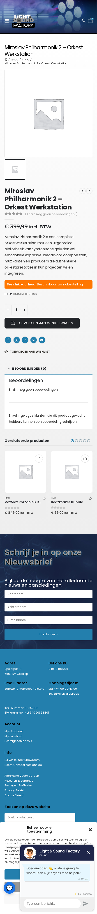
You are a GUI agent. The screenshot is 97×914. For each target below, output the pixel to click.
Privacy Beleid (14, 790)
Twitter (16, 340)
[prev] (82, 191)
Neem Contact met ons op (23, 765)
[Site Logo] (23, 21)
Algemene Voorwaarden (22, 776)
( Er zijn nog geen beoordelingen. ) (51, 214)
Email (42, 340)
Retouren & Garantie (19, 781)
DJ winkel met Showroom (22, 760)
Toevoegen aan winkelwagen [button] (39, 459)
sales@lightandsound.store (24, 689)
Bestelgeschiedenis (18, 741)
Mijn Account (14, 731)
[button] (8, 21)
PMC (7, 498)
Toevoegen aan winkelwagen (45, 323)
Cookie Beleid (14, 795)
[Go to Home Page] (6, 59)
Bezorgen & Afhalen (18, 785)
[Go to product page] (26, 472)
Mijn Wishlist (13, 736)
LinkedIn (25, 340)
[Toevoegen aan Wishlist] (44, 498)
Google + (33, 340)
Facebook (8, 340)
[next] (89, 191)
